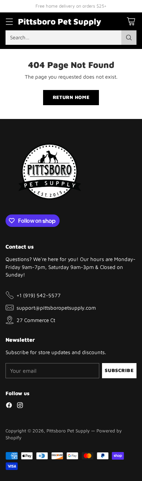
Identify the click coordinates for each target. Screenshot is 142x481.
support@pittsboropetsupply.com (56, 307)
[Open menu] (9, 21)
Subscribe (119, 370)
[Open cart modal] (131, 21)
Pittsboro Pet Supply (68, 430)
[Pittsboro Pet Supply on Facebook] (9, 406)
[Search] (128, 37)
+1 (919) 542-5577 (39, 295)
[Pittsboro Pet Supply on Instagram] (20, 406)
